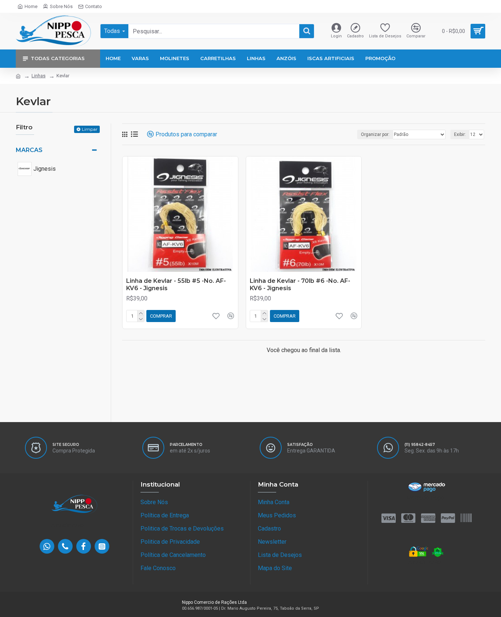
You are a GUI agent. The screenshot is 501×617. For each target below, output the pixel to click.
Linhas (38, 75)
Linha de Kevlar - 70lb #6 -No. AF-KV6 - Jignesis (300, 284)
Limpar (90, 129)
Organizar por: (375, 134)
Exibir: (460, 134)
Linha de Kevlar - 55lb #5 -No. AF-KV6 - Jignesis (176, 284)
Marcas (29, 150)
